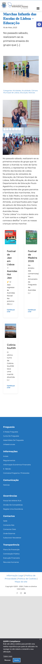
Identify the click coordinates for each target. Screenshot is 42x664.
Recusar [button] (8, 660)
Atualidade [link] (26, 91)
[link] (39, 24)
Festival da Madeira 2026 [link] (32, 256)
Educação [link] (24, 93)
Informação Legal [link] (15, 575)
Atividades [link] (17, 91)
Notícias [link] (32, 93)
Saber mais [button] (7, 656)
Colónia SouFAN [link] (11, 346)
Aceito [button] (16, 660)
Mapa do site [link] (21, 582)
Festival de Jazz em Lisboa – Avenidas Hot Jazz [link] (12, 264)
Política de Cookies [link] (27, 578)
